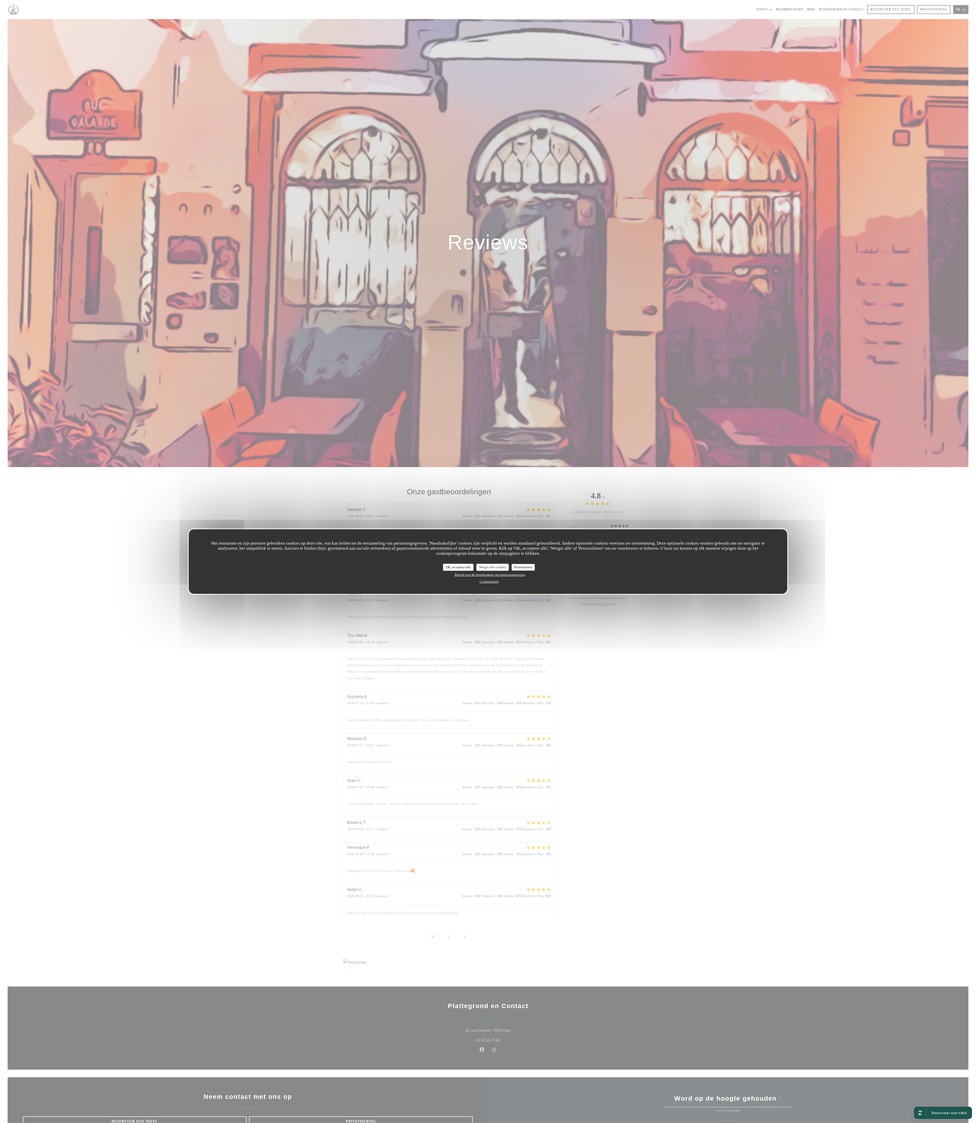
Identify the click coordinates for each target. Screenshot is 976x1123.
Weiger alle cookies (492, 567)
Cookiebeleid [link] (489, 581)
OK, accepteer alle (458, 567)
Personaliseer (523, 567)
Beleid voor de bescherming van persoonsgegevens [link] (490, 574)
